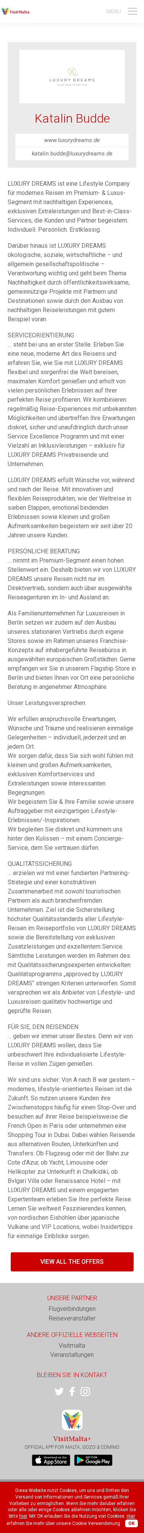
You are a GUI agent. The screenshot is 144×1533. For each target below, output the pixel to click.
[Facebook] (72, 1391)
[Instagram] (85, 1391)
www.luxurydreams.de (72, 140)
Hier (131, 1516)
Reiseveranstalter (72, 1318)
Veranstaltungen (72, 1354)
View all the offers (72, 1261)
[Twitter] (59, 1391)
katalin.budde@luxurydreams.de (72, 153)
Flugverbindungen (72, 1308)
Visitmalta (72, 1345)
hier (23, 1516)
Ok (131, 1523)
